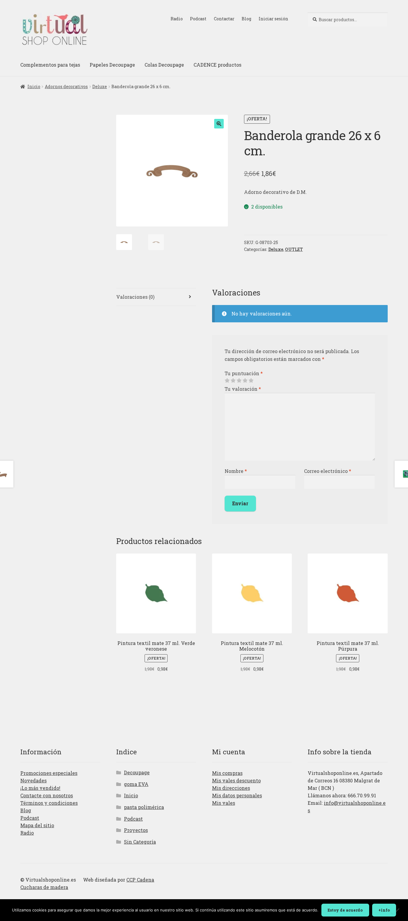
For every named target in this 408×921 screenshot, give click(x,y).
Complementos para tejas (50, 65)
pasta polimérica (144, 807)
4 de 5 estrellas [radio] (245, 380)
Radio (177, 19)
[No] (397, 910)
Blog (246, 19)
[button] (219, 123)
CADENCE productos (217, 65)
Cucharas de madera (44, 887)
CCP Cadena (140, 879)
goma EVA (136, 784)
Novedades (33, 780)
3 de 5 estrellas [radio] (239, 380)
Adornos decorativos (66, 86)
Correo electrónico (327, 471)
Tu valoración (243, 389)
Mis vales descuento (236, 780)
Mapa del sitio (37, 825)
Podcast (198, 19)
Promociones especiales (48, 773)
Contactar (224, 19)
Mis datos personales (237, 795)
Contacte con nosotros (46, 795)
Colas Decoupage (164, 65)
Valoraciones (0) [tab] (135, 297)
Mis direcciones (231, 788)
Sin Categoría (140, 842)
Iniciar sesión (273, 19)
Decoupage (137, 772)
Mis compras (227, 773)
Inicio (33, 86)
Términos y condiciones (49, 803)
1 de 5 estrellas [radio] (227, 380)
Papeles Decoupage (112, 65)
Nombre (236, 471)
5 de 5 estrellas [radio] (251, 380)
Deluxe (99, 86)
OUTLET (294, 249)
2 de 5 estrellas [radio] (233, 380)
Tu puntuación (244, 373)
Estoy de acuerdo (345, 910)
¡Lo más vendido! (40, 788)
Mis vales (223, 803)
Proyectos (136, 830)
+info (384, 910)
